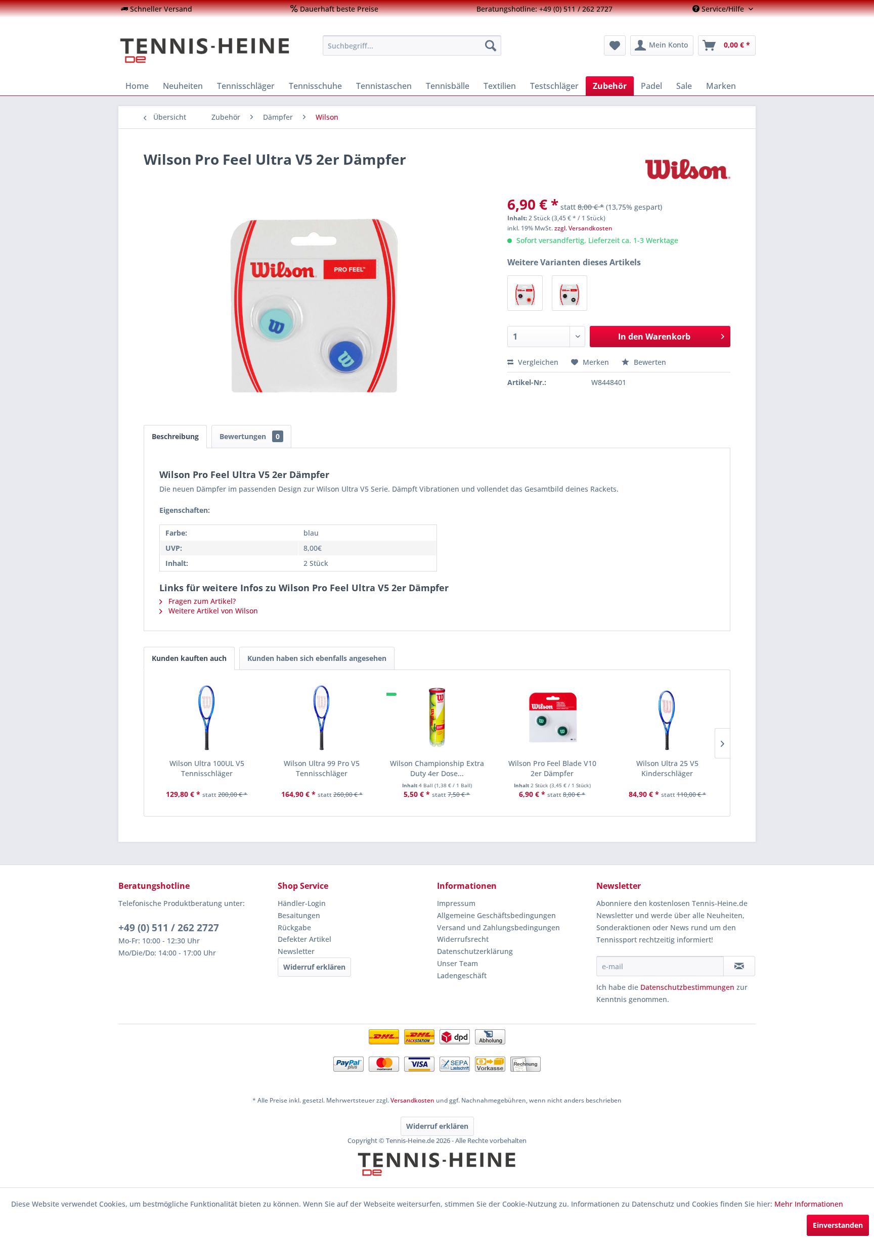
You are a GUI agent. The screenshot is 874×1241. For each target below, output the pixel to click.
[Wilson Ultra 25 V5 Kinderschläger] (667, 718)
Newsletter (296, 951)
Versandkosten (412, 1100)
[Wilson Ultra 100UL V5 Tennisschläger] (207, 718)
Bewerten (649, 362)
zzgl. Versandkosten (583, 228)
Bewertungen (250, 436)
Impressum (456, 903)
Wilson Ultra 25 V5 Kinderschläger (667, 768)
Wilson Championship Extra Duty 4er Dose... (437, 768)
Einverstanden (838, 1225)
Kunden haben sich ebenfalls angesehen (316, 658)
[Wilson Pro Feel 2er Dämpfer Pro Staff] (569, 293)
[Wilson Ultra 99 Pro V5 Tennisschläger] (322, 718)
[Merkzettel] (615, 45)
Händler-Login (302, 903)
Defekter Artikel (304, 939)
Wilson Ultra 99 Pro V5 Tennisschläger (322, 768)
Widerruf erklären (314, 967)
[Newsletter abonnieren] (739, 966)
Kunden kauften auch (189, 658)
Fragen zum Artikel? (201, 601)
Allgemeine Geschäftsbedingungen (496, 915)
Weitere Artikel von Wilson (212, 610)
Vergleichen (537, 362)
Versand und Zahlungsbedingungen (498, 927)
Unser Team (457, 963)
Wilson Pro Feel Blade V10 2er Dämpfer (552, 768)
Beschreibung (175, 436)
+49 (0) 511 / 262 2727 (168, 927)
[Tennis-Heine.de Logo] (437, 1172)
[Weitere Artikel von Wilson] (687, 169)
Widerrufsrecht (463, 939)
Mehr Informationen (808, 1204)
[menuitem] (156, 9)
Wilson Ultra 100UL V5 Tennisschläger (206, 768)
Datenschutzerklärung (475, 951)
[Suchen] (490, 45)
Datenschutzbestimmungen (687, 987)
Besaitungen (299, 915)
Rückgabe (294, 927)
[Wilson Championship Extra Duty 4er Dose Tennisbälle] (437, 718)
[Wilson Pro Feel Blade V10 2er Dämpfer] (552, 718)
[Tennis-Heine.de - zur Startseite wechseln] (214, 50)
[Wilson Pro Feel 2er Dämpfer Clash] (525, 293)
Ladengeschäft (462, 975)
